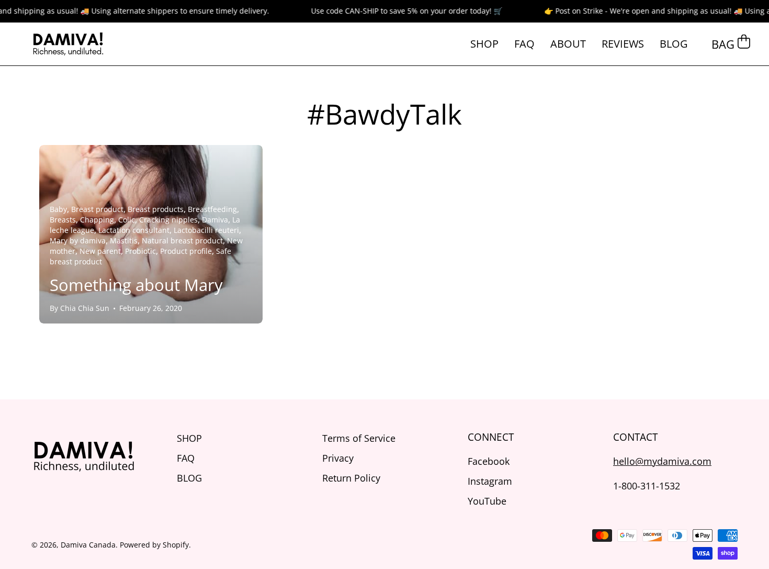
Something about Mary (136, 285)
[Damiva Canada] (68, 44)
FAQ (186, 457)
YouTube (487, 500)
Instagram (490, 480)
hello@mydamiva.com (662, 460)
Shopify (176, 545)
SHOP (189, 437)
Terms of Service (358, 437)
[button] (568, 44)
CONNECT (491, 437)
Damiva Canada (88, 545)
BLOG (189, 477)
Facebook (489, 460)
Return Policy (351, 477)
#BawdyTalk (384, 113)
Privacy (338, 457)
